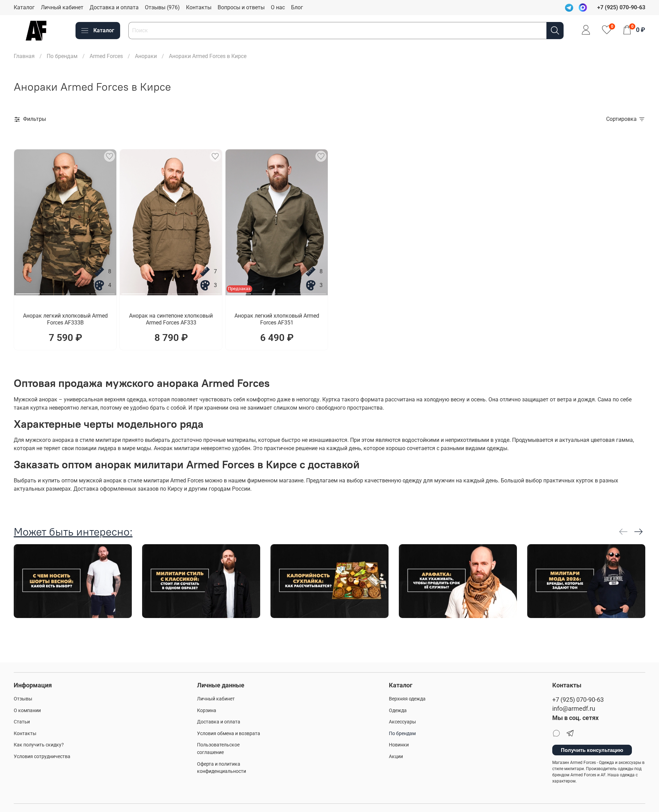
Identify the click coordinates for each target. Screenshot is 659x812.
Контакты (198, 7)
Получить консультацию (592, 750)
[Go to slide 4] (103, 291)
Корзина (206, 710)
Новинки (399, 745)
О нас (278, 7)
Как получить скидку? (39, 745)
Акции (396, 756)
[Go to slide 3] (78, 291)
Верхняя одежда (407, 699)
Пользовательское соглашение (218, 748)
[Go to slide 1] (28, 291)
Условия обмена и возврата (228, 733)
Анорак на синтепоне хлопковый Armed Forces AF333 (171, 319)
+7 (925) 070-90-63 (578, 699)
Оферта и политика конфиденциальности (221, 768)
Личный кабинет (62, 7)
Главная (24, 56)
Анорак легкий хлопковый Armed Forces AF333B (65, 319)
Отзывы (23, 699)
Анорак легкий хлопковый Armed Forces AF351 (276, 319)
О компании (27, 710)
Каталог (24, 7)
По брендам (62, 56)
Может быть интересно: (73, 532)
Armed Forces (106, 56)
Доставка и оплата (114, 7)
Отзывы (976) (162, 7)
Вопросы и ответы (241, 7)
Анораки (146, 56)
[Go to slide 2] (53, 291)
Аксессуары (402, 722)
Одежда (398, 710)
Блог (297, 7)
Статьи (22, 722)
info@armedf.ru (573, 708)
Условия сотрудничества (42, 756)
